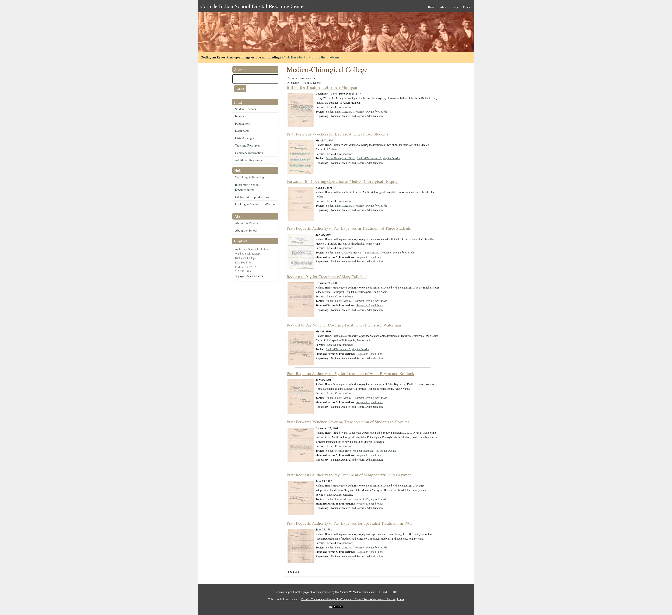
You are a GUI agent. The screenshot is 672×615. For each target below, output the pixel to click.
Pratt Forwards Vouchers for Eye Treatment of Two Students (337, 134)
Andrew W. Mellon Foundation (356, 592)
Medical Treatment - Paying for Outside (365, 111)
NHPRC (392, 592)
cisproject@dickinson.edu (249, 276)
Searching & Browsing (249, 177)
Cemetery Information (249, 153)
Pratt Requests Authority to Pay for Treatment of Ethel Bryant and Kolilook (350, 373)
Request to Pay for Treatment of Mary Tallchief (327, 276)
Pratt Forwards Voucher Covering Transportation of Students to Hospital (348, 422)
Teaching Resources (247, 145)
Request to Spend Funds (369, 257)
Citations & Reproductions (252, 197)
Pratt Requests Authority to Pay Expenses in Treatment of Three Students (349, 228)
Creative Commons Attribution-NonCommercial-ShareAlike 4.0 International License (348, 599)
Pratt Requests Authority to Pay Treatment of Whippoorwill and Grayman (349, 475)
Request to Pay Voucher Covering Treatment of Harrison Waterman (344, 325)
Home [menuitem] (431, 7)
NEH (378, 592)
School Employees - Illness (340, 158)
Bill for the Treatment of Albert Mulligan (322, 87)
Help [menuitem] (455, 7)
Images (239, 116)
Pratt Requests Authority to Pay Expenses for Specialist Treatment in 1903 (349, 523)
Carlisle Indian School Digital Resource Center (252, 6)
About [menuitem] (443, 7)
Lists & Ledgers (245, 138)
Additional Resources (248, 160)
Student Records (245, 109)
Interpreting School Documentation (247, 187)
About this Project (246, 223)
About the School (246, 230)
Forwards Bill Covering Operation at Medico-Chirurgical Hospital (343, 181)
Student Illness (334, 111)
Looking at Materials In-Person (255, 204)
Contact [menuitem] (467, 7)
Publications (243, 123)
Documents (242, 130)
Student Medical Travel (356, 252)
